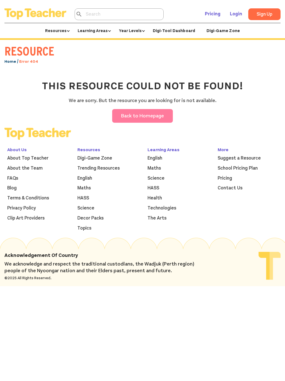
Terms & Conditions (28, 198)
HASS (83, 198)
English (84, 178)
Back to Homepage (142, 116)
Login (236, 14)
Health (155, 198)
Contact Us (230, 188)
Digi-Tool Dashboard (174, 30)
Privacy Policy (21, 208)
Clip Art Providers (26, 218)
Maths (84, 188)
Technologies (162, 208)
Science (85, 208)
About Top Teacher (27, 158)
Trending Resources (98, 168)
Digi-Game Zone (223, 30)
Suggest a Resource (239, 158)
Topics (84, 228)
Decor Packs (90, 218)
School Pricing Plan (238, 168)
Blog (12, 188)
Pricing (212, 14)
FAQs (12, 178)
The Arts (157, 218)
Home (10, 61)
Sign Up (264, 14)
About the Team (25, 168)
